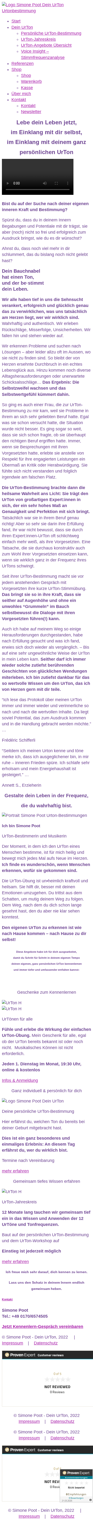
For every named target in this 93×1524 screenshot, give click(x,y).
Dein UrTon (22, 27)
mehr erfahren (15, 1171)
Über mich (21, 93)
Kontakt (18, 99)
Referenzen (22, 63)
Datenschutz (46, 1343)
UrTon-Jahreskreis (38, 39)
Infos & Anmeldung (20, 1080)
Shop (16, 69)
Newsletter (31, 111)
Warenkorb (31, 81)
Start (16, 21)
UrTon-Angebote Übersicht (46, 45)
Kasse (27, 87)
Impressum (12, 1343)
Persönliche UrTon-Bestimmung (51, 33)
